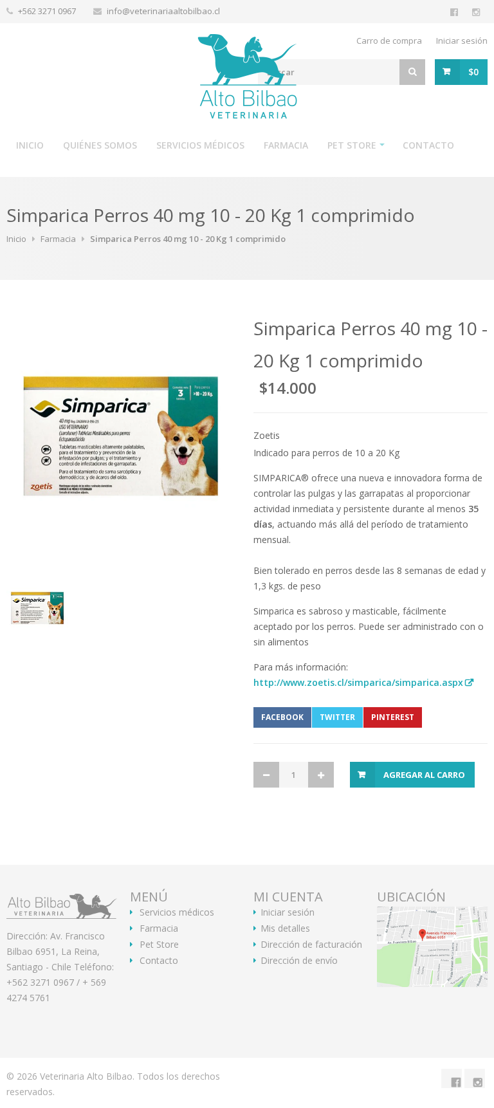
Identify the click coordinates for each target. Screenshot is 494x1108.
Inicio (30, 145)
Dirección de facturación (311, 944)
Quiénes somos (100, 145)
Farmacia (286, 145)
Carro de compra (389, 40)
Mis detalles (285, 928)
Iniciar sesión (462, 40)
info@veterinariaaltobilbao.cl (163, 11)
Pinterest (392, 717)
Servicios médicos (200, 145)
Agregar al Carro (424, 774)
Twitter (337, 717)
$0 (473, 72)
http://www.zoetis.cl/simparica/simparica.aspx (358, 682)
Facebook (282, 717)
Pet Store (351, 145)
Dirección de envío (299, 960)
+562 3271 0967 (48, 11)
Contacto (428, 145)
